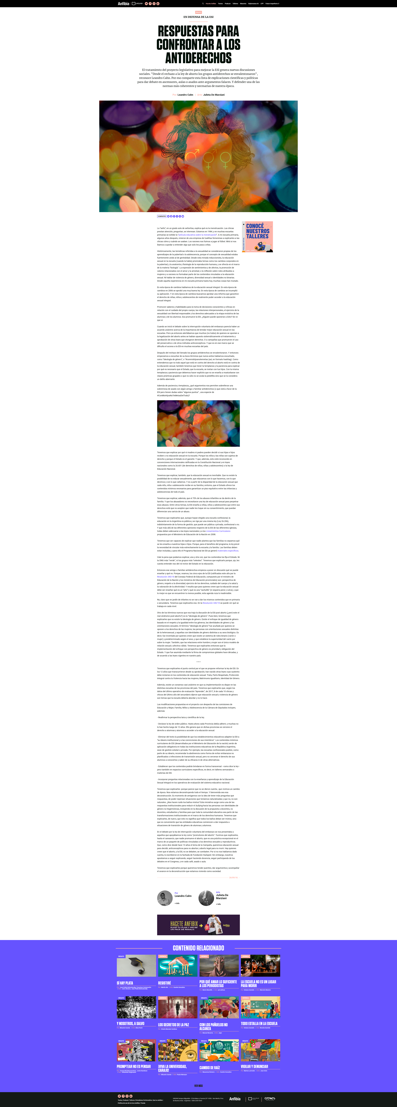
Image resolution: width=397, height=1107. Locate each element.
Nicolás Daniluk (265, 1028)
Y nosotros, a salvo (130, 1023)
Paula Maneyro (182, 1074)
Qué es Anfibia (158, 1100)
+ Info (177, 903)
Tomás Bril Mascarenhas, (128, 1071)
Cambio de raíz (210, 1068)
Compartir (162, 216)
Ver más (198, 1085)
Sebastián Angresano (129, 1072)
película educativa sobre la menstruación (197, 235)
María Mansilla (207, 990)
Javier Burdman (142, 1071)
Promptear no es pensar (134, 1066)
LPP (262, 4)
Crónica (163, 956)
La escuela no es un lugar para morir (258, 984)
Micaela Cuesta (125, 1028)
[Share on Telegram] (177, 216)
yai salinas (221, 990)
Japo (220, 1033)
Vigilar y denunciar (254, 1066)
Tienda (143, 1103)
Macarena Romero (209, 1072)
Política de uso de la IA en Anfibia (129, 1103)
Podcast (228, 4)
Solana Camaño (249, 990)
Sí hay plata (125, 983)
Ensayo (121, 956)
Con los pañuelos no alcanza (214, 1027)
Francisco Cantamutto (144, 987)
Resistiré (164, 983)
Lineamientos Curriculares (218, 531)
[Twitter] (146, 3)
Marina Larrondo (249, 1071)
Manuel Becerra (208, 1033)
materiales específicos (228, 550)
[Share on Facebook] (171, 216)
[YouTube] (157, 3)
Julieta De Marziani (214, 94)
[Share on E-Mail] (183, 216)
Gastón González (179, 987)
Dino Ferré (139, 1028)
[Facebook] (150, 3)
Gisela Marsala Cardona (169, 1029)
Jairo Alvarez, (126, 989)
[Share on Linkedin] (180, 216)
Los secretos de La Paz (173, 1025)
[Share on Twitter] (168, 216)
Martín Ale (164, 987)
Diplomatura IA (253, 4)
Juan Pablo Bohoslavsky (139, 989)
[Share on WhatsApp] (174, 216)
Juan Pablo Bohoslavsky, (128, 987)
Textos (220, 4)
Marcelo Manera (265, 990)
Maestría (243, 4)
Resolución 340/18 (165, 576)
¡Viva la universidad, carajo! (172, 1068)
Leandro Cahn (185, 94)
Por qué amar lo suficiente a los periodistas (218, 984)
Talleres (235, 4)
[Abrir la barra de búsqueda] (203, 3)
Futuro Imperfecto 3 (272, 4)
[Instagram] (153, 3)
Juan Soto (263, 1071)
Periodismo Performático (144, 1100)
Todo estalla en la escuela (259, 1023)
